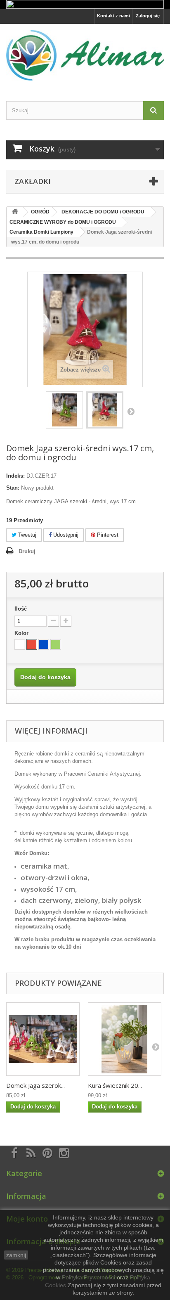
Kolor (22, 633)
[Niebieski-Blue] (43, 644)
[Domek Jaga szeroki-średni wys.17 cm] (64, 410)
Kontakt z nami (113, 15)
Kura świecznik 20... (115, 1085)
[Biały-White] (19, 644)
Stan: (12, 488)
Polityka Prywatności (88, 1277)
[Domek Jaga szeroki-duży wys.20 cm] (43, 1039)
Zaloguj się (148, 15)
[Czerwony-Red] (31, 644)
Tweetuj (26, 535)
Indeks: (15, 476)
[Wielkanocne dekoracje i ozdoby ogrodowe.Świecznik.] (124, 1039)
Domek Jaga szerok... (35, 1085)
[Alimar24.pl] (85, 55)
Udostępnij (65, 535)
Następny (131, 411)
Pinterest (106, 535)
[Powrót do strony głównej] (15, 212)
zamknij (16, 1255)
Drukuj (27, 551)
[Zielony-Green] (55, 644)
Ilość (20, 609)
